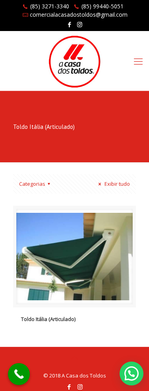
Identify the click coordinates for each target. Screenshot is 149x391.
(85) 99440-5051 (102, 6)
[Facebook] (69, 24)
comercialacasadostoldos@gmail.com (79, 14)
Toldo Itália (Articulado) (48, 319)
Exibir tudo (116, 183)
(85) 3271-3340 (49, 6)
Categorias (32, 183)
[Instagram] (79, 24)
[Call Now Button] (19, 374)
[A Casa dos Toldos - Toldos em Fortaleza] (74, 61)
